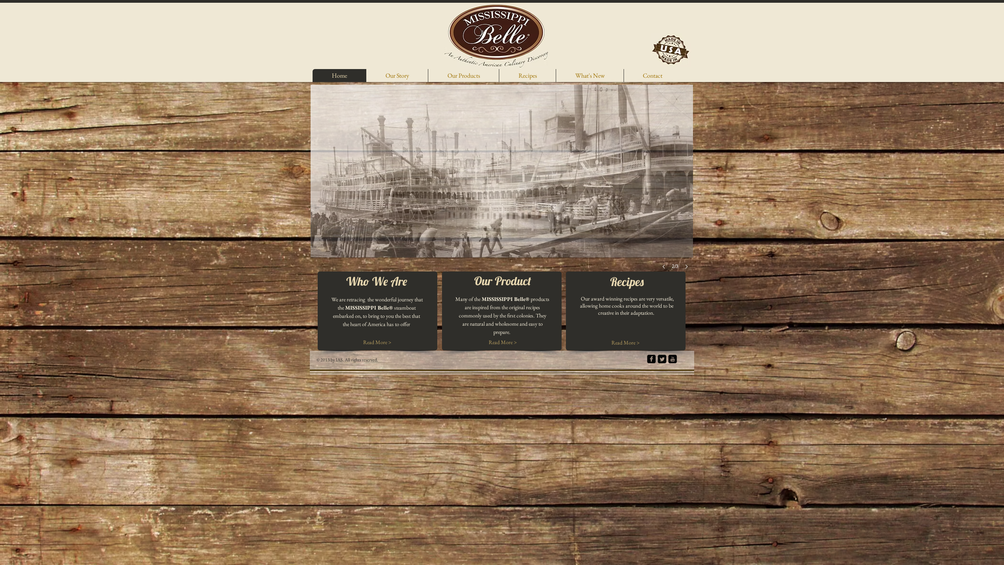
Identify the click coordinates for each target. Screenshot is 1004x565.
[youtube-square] (672, 359)
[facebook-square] (651, 359)
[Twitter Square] (662, 359)
